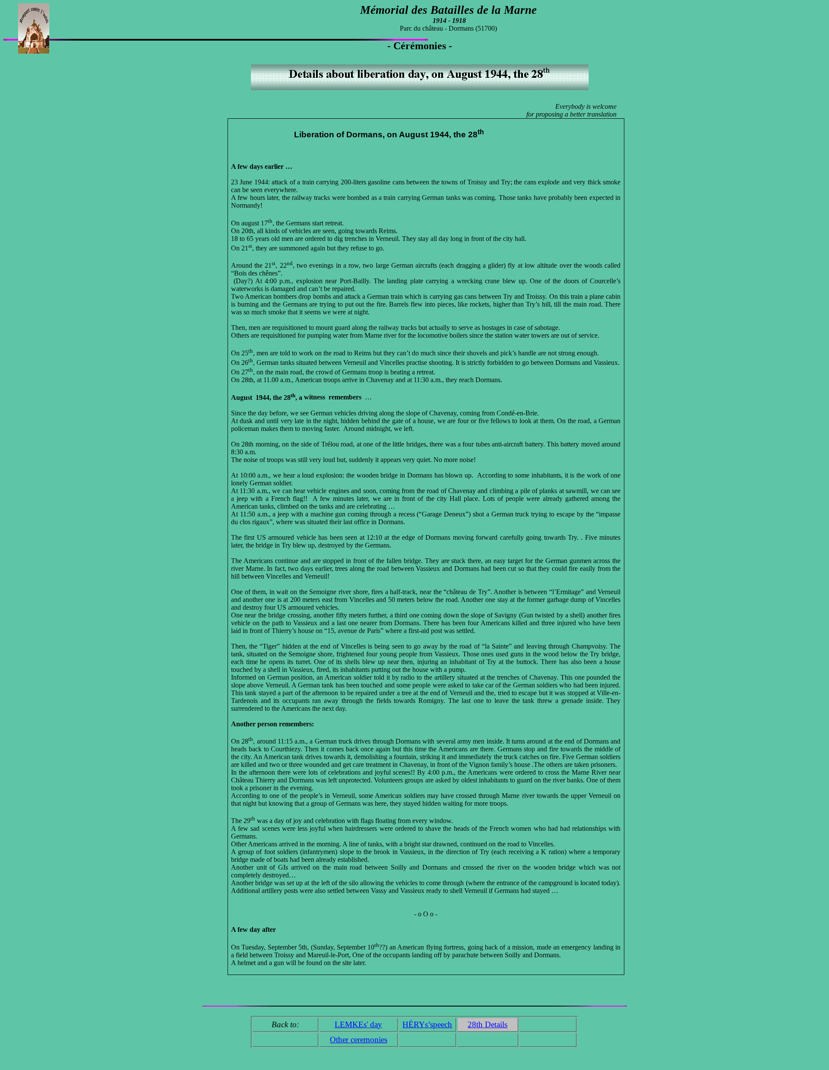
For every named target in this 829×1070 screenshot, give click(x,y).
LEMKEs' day (358, 1024)
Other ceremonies (358, 1039)
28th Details (487, 1024)
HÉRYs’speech (427, 1024)
